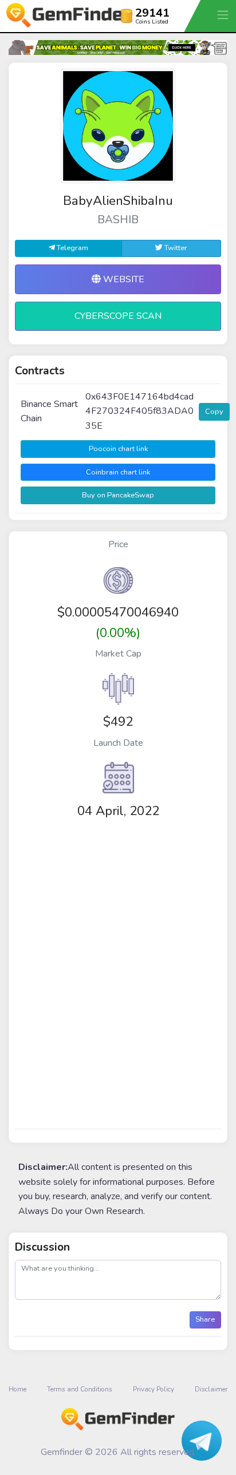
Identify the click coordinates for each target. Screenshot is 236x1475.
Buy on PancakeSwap (118, 495)
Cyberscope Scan (118, 316)
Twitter (175, 248)
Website (122, 279)
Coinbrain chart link (118, 472)
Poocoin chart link (118, 449)
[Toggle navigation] (224, 14)
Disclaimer (211, 1389)
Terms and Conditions (79, 1389)
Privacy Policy (153, 1389)
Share (205, 1319)
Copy (214, 411)
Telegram (71, 248)
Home (17, 1389)
